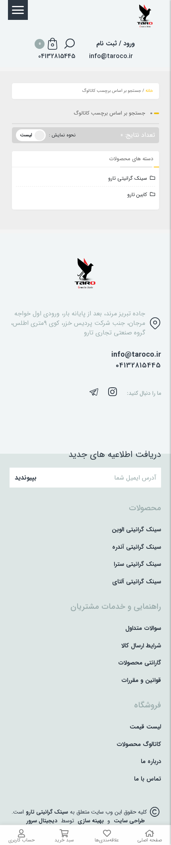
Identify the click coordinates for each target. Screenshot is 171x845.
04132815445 (138, 365)
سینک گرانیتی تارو (127, 178)
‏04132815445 (56, 56)
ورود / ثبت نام (115, 44)
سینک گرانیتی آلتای (136, 582)
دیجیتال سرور (41, 820)
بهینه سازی (91, 820)
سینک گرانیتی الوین (136, 529)
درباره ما (151, 761)
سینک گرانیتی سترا (137, 564)
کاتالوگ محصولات (139, 744)
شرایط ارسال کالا (141, 646)
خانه (149, 90)
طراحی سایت (129, 820)
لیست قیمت (145, 727)
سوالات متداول (143, 628)
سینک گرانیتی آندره (136, 547)
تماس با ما (147, 779)
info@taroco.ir (111, 56)
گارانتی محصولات (139, 663)
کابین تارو (137, 194)
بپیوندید (26, 478)
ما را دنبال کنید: (144, 393)
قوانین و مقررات (141, 680)
